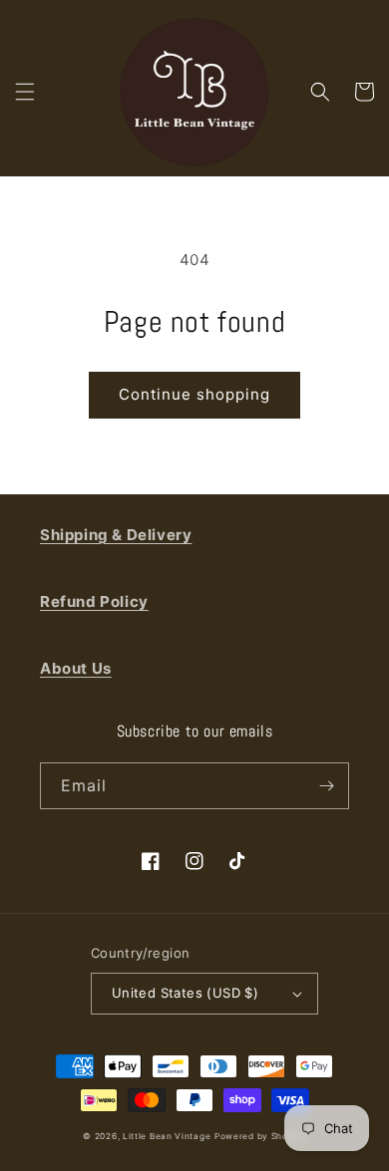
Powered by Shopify (260, 1136)
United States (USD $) (185, 993)
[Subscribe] (326, 785)
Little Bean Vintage (166, 1136)
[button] (25, 92)
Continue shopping (194, 394)
